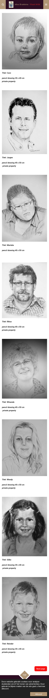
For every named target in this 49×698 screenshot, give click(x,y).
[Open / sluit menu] (46, 4)
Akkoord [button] (38, 694)
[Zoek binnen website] (3, 4)
